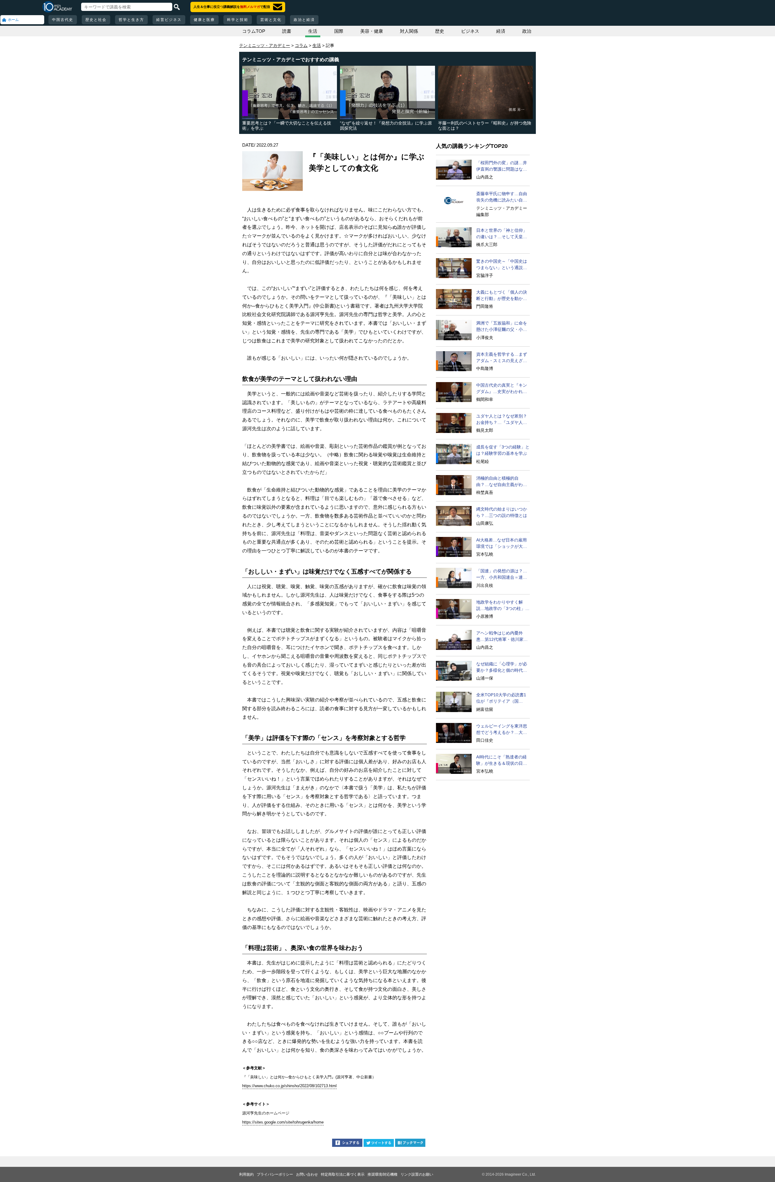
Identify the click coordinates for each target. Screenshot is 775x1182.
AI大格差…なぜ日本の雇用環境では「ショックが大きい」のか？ (501, 544)
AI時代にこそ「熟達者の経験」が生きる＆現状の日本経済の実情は (501, 760)
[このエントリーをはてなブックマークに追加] (410, 1143)
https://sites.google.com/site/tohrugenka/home (283, 1122)
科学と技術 (237, 20)
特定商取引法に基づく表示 (342, 1174)
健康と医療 (204, 20)
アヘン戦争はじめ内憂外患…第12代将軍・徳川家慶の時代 (502, 637)
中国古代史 (62, 20)
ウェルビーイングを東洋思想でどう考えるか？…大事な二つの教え (501, 730)
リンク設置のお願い (417, 1174)
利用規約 (246, 1174)
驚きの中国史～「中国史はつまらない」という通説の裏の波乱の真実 (501, 265)
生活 (312, 31)
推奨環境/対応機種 (382, 1174)
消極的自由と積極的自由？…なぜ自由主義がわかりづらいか (501, 482)
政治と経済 (304, 20)
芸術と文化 (271, 20)
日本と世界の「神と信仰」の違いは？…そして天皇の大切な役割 (501, 234)
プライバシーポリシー (275, 1174)
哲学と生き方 (131, 20)
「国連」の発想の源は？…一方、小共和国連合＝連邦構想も (501, 574)
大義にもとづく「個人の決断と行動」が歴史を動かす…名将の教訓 (501, 296)
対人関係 (409, 31)
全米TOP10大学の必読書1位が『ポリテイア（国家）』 (501, 698)
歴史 (439, 31)
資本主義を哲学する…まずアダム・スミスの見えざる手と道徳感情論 (501, 358)
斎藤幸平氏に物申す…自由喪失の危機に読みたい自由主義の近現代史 (501, 197)
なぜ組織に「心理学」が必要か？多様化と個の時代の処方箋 (501, 667)
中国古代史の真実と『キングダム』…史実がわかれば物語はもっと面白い (501, 389)
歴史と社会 (96, 20)
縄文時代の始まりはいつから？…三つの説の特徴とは (501, 512)
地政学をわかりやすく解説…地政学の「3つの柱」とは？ (502, 606)
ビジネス (470, 31)
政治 (526, 31)
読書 (286, 31)
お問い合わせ (307, 1174)
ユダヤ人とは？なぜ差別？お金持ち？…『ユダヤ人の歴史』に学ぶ (501, 420)
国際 (338, 31)
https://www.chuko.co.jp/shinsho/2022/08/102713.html (289, 1086)
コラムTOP (253, 31)
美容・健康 (371, 31)
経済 (500, 31)
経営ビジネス (169, 20)
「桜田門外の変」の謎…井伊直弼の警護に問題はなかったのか (501, 166)
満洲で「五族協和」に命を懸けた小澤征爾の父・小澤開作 (501, 327)
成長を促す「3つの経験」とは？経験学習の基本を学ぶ (502, 450)
